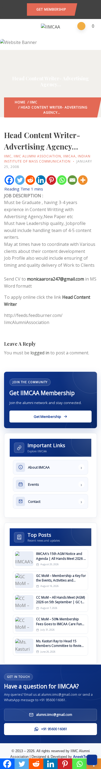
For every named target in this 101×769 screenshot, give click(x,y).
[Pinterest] (51, 180)
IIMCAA (69, 156)
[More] (83, 180)
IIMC (33, 102)
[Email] (72, 180)
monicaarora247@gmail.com (55, 279)
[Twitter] (20, 180)
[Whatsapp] (62, 180)
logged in (39, 353)
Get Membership (51, 9)
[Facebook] (9, 180)
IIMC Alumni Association (37, 156)
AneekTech (82, 757)
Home (20, 102)
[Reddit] (30, 180)
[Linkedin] (41, 180)
